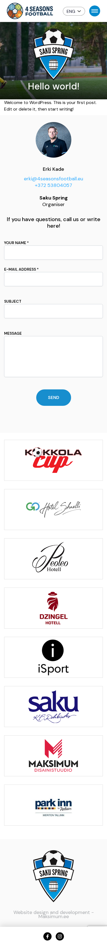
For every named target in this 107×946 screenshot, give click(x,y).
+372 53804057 (53, 185)
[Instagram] (60, 936)
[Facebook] (47, 936)
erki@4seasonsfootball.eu (53, 178)
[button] (74, 11)
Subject (12, 301)
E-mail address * (21, 269)
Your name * (16, 242)
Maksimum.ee (53, 916)
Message (13, 333)
